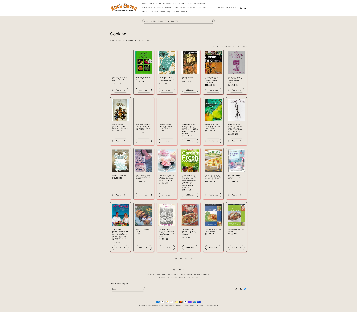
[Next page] (197, 259)
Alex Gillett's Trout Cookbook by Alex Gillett (234, 177)
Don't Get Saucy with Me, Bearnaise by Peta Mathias (143, 177)
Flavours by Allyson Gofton (142, 230)
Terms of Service (186, 274)
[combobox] (178, 21)
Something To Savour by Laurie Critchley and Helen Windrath (213, 126)
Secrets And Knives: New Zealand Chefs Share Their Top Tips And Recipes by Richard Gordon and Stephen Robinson (190, 129)
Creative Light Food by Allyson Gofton (236, 230)
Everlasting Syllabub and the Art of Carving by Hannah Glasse (166, 78)
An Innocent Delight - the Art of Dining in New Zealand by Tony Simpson (236, 79)
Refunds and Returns (201, 274)
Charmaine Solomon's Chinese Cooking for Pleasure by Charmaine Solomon (189, 232)
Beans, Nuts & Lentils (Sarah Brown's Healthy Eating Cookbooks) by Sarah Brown (143, 127)
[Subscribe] (143, 289)
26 (192, 259)
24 (181, 259)
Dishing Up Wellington (119, 175)
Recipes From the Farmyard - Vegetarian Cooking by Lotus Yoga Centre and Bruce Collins (167, 233)
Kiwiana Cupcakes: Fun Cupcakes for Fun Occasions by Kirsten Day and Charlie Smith (166, 177)
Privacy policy (178, 305)
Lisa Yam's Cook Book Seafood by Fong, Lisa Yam (119, 78)
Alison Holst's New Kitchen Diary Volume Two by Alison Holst (166, 126)
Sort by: (215, 46)
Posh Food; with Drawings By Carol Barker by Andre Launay (120, 126)
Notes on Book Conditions (168, 278)
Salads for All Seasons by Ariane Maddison (143, 78)
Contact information (212, 305)
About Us (182, 278)
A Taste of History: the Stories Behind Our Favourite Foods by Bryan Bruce (212, 79)
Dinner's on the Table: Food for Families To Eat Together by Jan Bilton (213, 177)
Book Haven (147, 305)
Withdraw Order (193, 278)
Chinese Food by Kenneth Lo (187, 78)
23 (176, 259)
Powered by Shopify (157, 305)
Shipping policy (200, 305)
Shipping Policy (173, 274)
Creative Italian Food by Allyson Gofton (213, 230)
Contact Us (151, 274)
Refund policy (169, 305)
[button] (149, 3)
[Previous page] (160, 259)
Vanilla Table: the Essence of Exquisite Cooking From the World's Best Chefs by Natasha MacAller (235, 128)
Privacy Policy (161, 274)
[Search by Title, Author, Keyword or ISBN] (212, 21)
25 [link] (186, 259)
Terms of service (189, 305)
